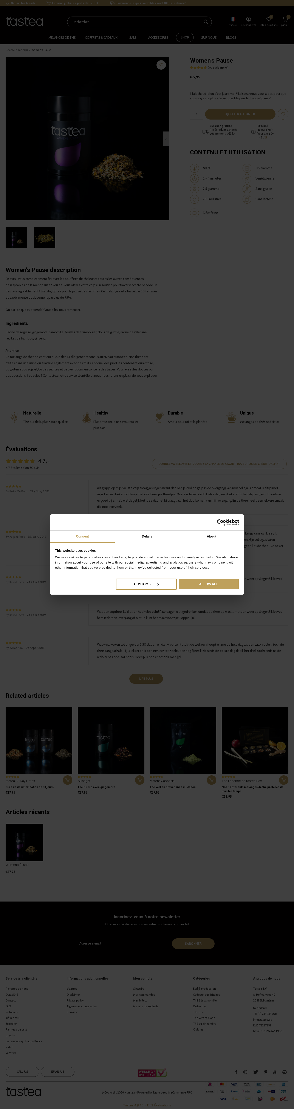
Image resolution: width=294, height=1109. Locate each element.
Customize (144, 584)
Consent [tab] (82, 536)
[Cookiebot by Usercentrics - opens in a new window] (220, 522)
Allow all (208, 584)
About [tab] (211, 536)
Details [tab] (147, 536)
